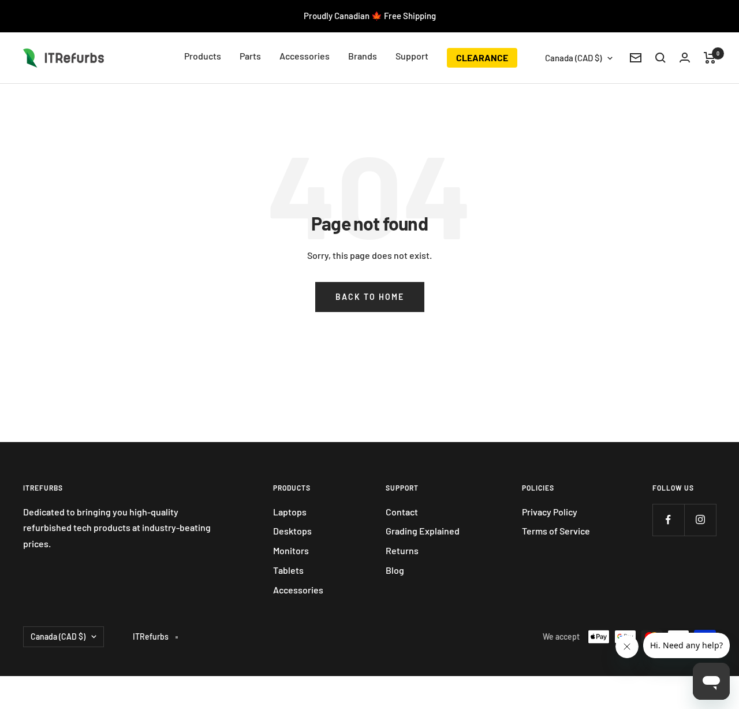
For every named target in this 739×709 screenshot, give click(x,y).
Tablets (288, 570)
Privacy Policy (549, 511)
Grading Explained (423, 530)
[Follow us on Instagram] (700, 520)
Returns (402, 550)
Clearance (482, 57)
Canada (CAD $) (573, 58)
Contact (402, 511)
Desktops (292, 530)
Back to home (369, 297)
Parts (250, 55)
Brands (362, 55)
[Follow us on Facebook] (668, 520)
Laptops (290, 511)
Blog (395, 570)
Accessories (304, 55)
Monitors (291, 550)
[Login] (685, 57)
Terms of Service (556, 530)
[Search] (660, 58)
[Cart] (710, 58)
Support (411, 55)
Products (202, 55)
